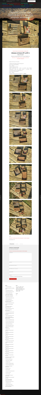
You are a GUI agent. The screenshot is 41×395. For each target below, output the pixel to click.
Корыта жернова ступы (9, 299)
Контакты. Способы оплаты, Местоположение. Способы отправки (20, 58)
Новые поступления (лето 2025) (10, 308)
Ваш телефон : (13, 268)
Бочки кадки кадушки (8, 286)
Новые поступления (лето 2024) (10, 315)
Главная (4, 0)
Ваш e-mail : (13, 265)
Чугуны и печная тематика (5, 4)
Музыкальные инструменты (9, 290)
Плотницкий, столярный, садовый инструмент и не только (13, 3)
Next (38, 34)
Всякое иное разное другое (9, 384)
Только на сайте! (4, 3)
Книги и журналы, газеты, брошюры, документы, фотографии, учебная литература (9, 318)
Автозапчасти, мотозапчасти (9, 296)
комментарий (11, 252)
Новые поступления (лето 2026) (10, 291)
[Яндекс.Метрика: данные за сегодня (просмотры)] (2, 394)
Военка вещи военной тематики (10, 325)
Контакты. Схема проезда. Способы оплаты (11, 1)
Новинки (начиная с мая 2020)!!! (10, 340)
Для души (18, 0)
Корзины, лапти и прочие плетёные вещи (18, 4)
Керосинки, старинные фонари (24, 3)
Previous (2, 34)
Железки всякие (31, 4)
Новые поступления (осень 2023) (10, 319)
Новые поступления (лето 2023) (10, 322)
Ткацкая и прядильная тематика (32, 3)
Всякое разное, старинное (9, 360)
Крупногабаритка (11, 4)
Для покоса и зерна (26, 4)
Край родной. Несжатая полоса (9, 381)
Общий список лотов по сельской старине (23, 1)
